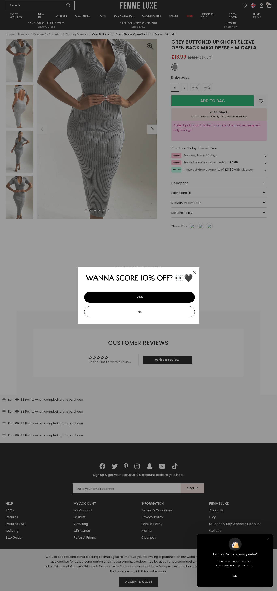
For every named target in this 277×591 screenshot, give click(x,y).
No (139, 311)
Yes (139, 297)
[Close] (194, 272)
